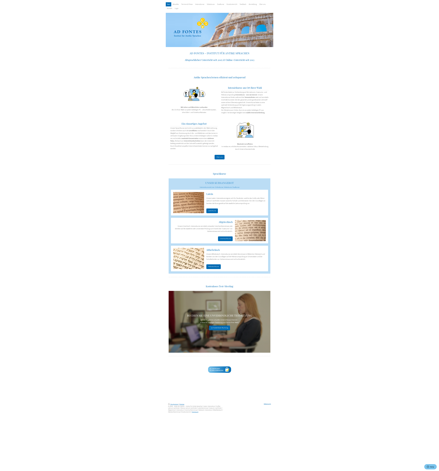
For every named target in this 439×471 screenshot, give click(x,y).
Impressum (195, 412)
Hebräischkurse (213, 267)
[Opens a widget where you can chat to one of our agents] (430, 467)
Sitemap (181, 404)
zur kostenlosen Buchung (219, 328)
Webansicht (267, 404)
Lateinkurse (212, 211)
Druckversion (174, 404)
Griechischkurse (225, 239)
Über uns (219, 157)
